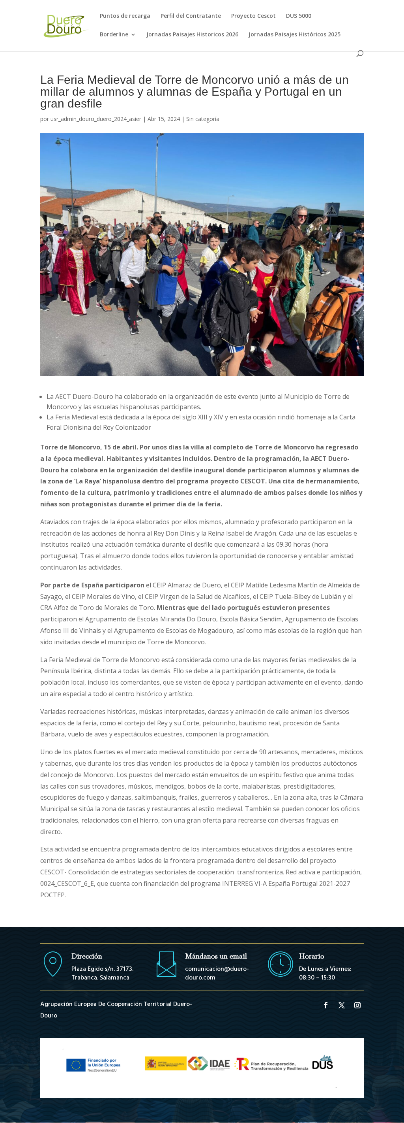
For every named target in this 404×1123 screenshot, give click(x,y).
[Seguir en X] (341, 1005)
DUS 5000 (298, 16)
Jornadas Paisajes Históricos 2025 (294, 35)
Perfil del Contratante (191, 16)
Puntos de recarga (125, 16)
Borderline (114, 35)
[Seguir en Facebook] (326, 1005)
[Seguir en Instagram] (357, 1005)
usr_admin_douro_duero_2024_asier (95, 119)
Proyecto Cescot (253, 16)
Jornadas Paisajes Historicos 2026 (192, 35)
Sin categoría (202, 119)
